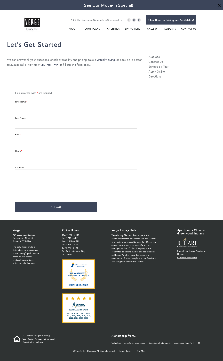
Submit (56, 207)
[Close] (219, 5)
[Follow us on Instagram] (139, 20)
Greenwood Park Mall (183, 343)
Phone (18, 150)
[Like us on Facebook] (129, 20)
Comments (20, 167)
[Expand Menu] (78, 29)
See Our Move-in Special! (108, 5)
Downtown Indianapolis (159, 343)
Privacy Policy (125, 351)
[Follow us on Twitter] (134, 20)
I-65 (198, 343)
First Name (20, 101)
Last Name (20, 118)
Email (17, 134)
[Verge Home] (32, 23)
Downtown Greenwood (134, 343)
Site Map (141, 351)
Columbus (116, 343)
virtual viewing (106, 60)
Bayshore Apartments (187, 257)
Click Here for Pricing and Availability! (171, 20)
